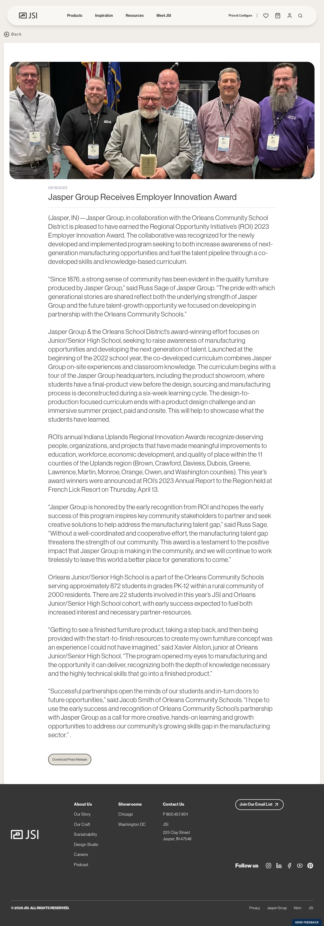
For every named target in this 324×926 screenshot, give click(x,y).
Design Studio (86, 844)
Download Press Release (69, 759)
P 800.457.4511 (175, 814)
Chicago (125, 814)
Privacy (254, 908)
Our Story (82, 814)
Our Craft (82, 824)
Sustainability (85, 834)
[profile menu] (290, 16)
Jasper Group (277, 908)
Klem (297, 908)
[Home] (24, 834)
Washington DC (132, 824)
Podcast (81, 864)
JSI (165, 824)
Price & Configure (240, 15)
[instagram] (268, 866)
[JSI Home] (28, 15)
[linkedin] (279, 866)
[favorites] (266, 16)
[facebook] (289, 866)
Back (16, 34)
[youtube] (300, 866)
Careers (81, 854)
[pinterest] (310, 866)
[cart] (278, 16)
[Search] (300, 15)
